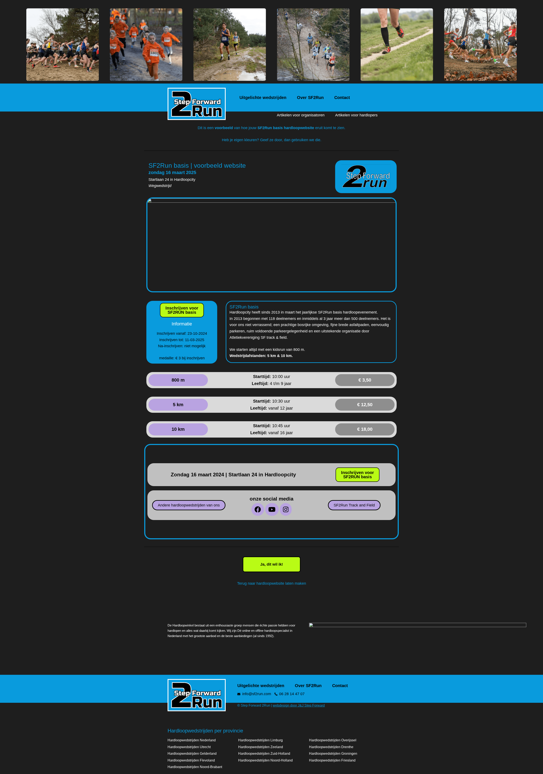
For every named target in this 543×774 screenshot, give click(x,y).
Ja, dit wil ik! (271, 564)
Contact (342, 97)
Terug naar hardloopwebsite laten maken (271, 583)
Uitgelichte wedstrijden (262, 97)
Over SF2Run (310, 97)
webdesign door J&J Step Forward (299, 705)
